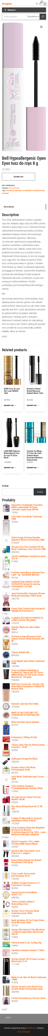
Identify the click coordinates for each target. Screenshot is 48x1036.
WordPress (31, 1028)
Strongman (7, 3)
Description (9, 207)
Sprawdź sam (18, 177)
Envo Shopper (24, 1031)
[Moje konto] (36, 3)
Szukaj (5, 485)
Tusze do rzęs (14, 188)
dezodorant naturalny (13, 190)
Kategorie (12, 10)
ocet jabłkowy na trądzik (30, 190)
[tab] (24, 207)
